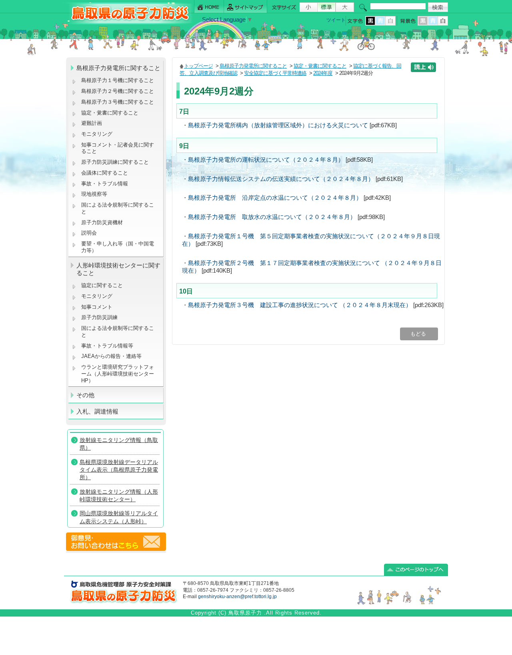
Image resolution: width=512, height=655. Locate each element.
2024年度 (322, 73)
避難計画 (91, 123)
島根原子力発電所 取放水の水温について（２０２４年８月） (272, 217)
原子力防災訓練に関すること (115, 162)
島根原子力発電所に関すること (253, 66)
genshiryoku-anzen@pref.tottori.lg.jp (237, 596)
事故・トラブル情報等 (108, 346)
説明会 (89, 233)
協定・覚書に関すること (109, 113)
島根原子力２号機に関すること (117, 91)
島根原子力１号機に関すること (117, 80)
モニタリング (96, 134)
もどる (419, 334)
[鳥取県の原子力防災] (127, 22)
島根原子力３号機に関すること (117, 102)
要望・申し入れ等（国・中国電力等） (117, 247)
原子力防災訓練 (99, 317)
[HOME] (209, 6)
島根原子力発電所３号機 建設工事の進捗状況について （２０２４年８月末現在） (300, 305)
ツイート (336, 20)
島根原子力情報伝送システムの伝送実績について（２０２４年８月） (281, 179)
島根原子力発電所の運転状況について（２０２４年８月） (266, 160)
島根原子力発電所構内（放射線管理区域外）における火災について (278, 125)
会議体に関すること (104, 173)
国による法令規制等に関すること (117, 208)
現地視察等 (94, 194)
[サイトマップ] (245, 6)
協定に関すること (102, 285)
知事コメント (96, 307)
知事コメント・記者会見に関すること (117, 148)
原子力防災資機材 (102, 222)
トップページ (198, 66)
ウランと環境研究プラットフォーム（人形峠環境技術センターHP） (117, 373)
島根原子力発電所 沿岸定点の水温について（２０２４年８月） (275, 198)
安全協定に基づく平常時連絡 (275, 73)
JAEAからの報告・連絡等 (111, 356)
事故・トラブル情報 (106, 184)
